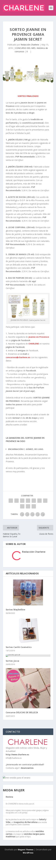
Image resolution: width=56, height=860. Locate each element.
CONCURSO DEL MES (25, 48)
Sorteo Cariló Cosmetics (19, 647)
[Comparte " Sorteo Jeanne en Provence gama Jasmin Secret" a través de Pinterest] (34, 500)
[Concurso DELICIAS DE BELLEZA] (28, 688)
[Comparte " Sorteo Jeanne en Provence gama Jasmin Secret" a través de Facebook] (11, 500)
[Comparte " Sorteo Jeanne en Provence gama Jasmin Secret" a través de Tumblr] (28, 500)
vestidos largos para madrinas (25, 835)
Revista (9, 796)
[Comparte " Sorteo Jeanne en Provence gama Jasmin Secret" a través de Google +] (22, 500)
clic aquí (32, 281)
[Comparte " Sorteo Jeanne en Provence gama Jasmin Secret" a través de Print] (34, 506)
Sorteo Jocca (12, 660)
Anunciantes (27, 768)
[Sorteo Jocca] (28, 655)
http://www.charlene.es (17, 754)
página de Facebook (20, 340)
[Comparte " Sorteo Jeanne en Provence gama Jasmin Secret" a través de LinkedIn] (39, 500)
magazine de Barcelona (25, 822)
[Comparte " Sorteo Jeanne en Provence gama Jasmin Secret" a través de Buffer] (45, 500)
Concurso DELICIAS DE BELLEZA (22, 712)
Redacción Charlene (30, 44)
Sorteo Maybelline (15, 609)
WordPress (28, 852)
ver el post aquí (27, 391)
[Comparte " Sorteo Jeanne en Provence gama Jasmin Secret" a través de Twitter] (16, 500)
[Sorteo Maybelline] (28, 592)
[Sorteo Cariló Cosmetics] (28, 630)
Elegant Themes (25, 849)
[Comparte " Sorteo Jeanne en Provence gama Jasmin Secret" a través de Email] (28, 506)
